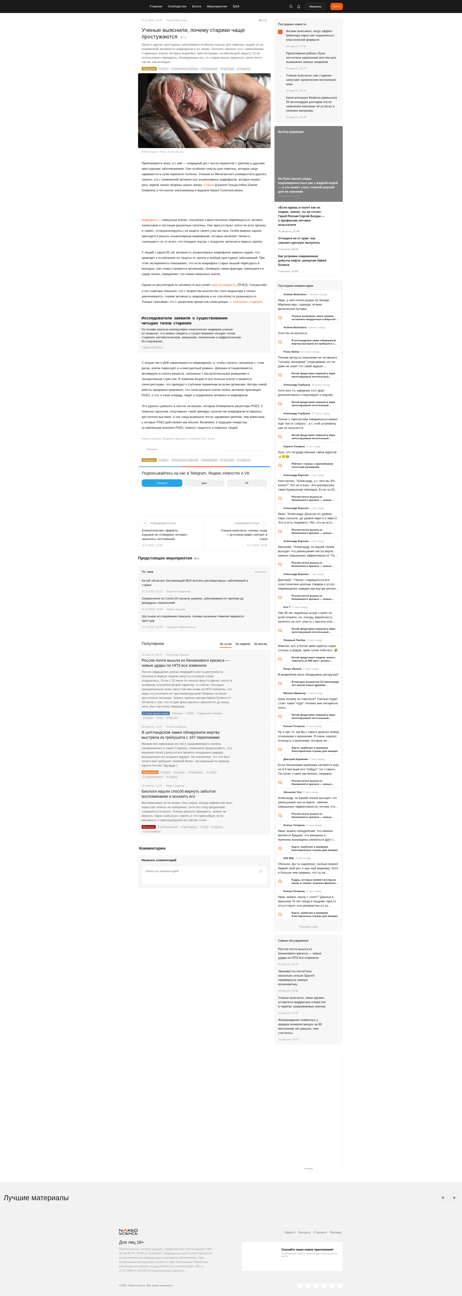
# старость (243, 68)
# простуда (227, 68)
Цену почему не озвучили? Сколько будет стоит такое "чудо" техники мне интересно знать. (308, 703)
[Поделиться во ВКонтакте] (126, 58)
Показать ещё (308, 926)
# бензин (177, 713)
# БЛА (189, 713)
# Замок (165, 772)
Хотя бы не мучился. (293, 333)
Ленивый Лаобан (294, 640)
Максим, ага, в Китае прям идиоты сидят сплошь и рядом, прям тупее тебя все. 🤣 (308, 648)
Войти (336, 6)
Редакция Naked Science (181, 627)
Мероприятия (217, 6)
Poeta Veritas (292, 351)
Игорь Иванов (293, 668)
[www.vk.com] (308, 1286)
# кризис (148, 717)
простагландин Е (224, 285)
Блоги (196, 6)
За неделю (242, 644)
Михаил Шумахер (295, 693)
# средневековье (153, 776)
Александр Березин (296, 475)
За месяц (260, 644)
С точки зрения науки (155, 713)
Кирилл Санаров (294, 446)
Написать (316, 6)
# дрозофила (189, 826)
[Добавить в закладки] (126, 22)
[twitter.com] (300, 1286)
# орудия (179, 772)
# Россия (172, 717)
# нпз (160, 717)
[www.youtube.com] (316, 1286)
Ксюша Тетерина (294, 726)
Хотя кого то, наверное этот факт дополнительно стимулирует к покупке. (305, 393)
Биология (148, 826)
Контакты (304, 1232)
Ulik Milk (289, 858)
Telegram (162, 483)
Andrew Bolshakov (295, 294)
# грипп (163, 68)
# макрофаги (209, 68)
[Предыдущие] (443, 1197)
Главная (156, 6)
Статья (209, 185)
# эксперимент (151, 831)
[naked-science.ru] (340, 1286)
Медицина (149, 68)
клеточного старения (247, 302)
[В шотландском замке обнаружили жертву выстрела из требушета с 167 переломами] (251, 746)
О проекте (320, 1232)
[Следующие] (454, 1197)
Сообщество (177, 6)
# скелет (212, 772)
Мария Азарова (176, 609)
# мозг (204, 826)
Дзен (204, 483)
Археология (150, 772)
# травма (172, 776)
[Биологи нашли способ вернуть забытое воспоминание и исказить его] (251, 805)
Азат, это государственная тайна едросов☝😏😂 (307, 454)
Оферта (290, 1232)
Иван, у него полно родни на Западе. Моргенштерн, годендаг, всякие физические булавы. (304, 304)
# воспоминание (168, 826)
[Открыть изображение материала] (204, 110)
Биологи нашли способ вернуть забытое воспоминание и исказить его (179, 794)
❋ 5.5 (183, 37)
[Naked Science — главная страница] (133, 6)
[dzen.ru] (324, 1286)
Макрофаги (149, 220)
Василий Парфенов (178, 591)
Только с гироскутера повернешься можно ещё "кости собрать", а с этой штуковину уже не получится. (307, 424)
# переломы (195, 772)
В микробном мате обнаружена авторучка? (308, 674)
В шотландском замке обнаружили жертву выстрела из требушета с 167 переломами (181, 735)
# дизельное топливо (209, 713)
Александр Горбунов (297, 384)
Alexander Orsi (293, 792)
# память (217, 826)
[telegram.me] (332, 1286)
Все (196, 558)
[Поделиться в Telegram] (126, 49)
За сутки (226, 644)
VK (246, 483)
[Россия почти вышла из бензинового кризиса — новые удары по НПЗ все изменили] (251, 674)
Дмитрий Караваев (296, 759)
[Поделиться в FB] (126, 31)
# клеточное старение (185, 68)
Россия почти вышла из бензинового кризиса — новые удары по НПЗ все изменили (185, 663)
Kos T (287, 607)
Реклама (335, 1232)
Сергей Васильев (176, 20)
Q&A (236, 6)
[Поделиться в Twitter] (126, 40)
